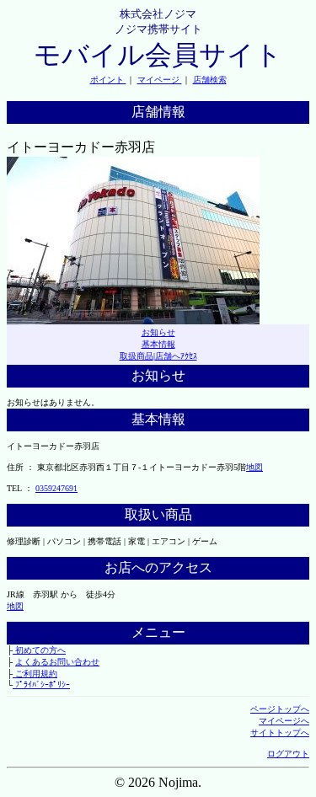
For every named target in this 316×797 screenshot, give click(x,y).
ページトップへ (279, 709)
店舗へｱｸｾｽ (176, 356)
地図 (254, 467)
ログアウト (288, 753)
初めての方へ (39, 650)
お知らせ (158, 332)
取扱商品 (136, 356)
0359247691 (56, 488)
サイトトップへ (279, 732)
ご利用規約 (35, 673)
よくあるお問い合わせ (57, 661)
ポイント (108, 79)
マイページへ (284, 720)
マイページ (159, 79)
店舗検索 (210, 79)
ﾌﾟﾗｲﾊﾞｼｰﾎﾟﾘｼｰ (41, 684)
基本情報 (158, 344)
